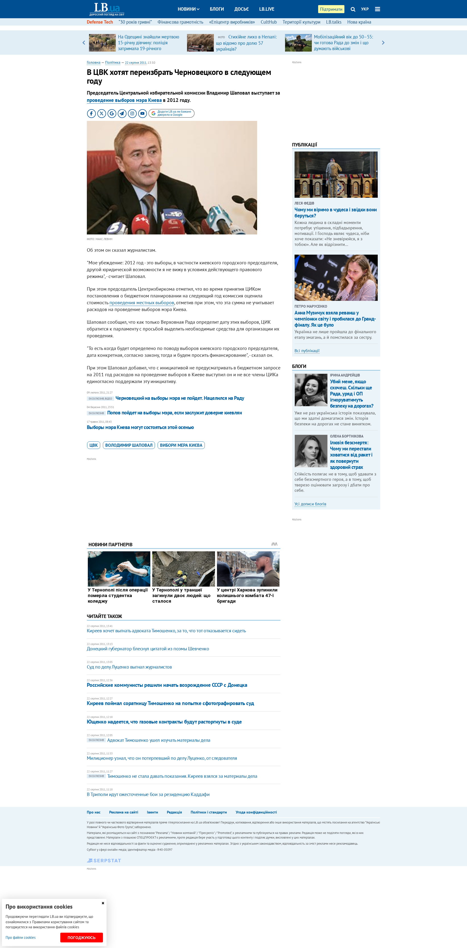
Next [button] (383, 42)
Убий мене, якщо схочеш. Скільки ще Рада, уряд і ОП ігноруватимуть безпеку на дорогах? (352, 393)
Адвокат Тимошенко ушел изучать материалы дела (149, 740)
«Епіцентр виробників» (232, 22)
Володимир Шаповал (129, 445)
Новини (187, 9)
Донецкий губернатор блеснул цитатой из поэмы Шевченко (148, 648)
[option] (136, 42)
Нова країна (359, 22)
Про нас (93, 812)
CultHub (269, 22)
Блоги (217, 9)
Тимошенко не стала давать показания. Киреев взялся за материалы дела (173, 776)
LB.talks (333, 22)
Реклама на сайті (123, 812)
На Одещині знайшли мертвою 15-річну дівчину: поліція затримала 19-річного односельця (148, 45)
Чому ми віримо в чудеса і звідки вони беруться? (336, 212)
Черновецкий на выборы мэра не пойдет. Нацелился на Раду (166, 398)
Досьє (241, 9)
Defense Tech (100, 22)
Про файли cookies (21, 937)
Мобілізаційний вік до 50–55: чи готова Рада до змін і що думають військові (343, 42)
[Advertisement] (183, 496)
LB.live (266, 9)
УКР (365, 9)
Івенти (152, 812)
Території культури (301, 22)
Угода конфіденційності (256, 812)
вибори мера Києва (181, 445)
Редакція (174, 812)
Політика (112, 62)
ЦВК (94, 445)
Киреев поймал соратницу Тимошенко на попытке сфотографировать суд (170, 703)
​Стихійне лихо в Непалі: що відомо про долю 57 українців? (246, 43)
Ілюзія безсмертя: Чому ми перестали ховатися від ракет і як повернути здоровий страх (351, 454)
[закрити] (103, 903)
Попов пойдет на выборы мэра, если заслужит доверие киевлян (165, 412)
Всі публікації (307, 350)
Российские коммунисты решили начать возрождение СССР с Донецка (167, 684)
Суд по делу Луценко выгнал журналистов (129, 667)
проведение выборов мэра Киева (124, 100)
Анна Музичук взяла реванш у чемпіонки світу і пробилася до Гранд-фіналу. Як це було (335, 318)
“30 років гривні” (135, 22)
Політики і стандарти (209, 812)
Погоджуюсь (82, 938)
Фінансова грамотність (180, 22)
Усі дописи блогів (310, 504)
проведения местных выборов (141, 302)
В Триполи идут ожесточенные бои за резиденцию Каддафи (148, 794)
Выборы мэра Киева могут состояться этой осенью (140, 427)
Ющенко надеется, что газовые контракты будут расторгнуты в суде (164, 721)
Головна (93, 62)
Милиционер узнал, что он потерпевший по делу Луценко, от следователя (162, 758)
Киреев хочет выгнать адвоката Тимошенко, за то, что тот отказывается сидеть (166, 630)
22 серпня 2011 (135, 63)
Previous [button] (84, 42)
